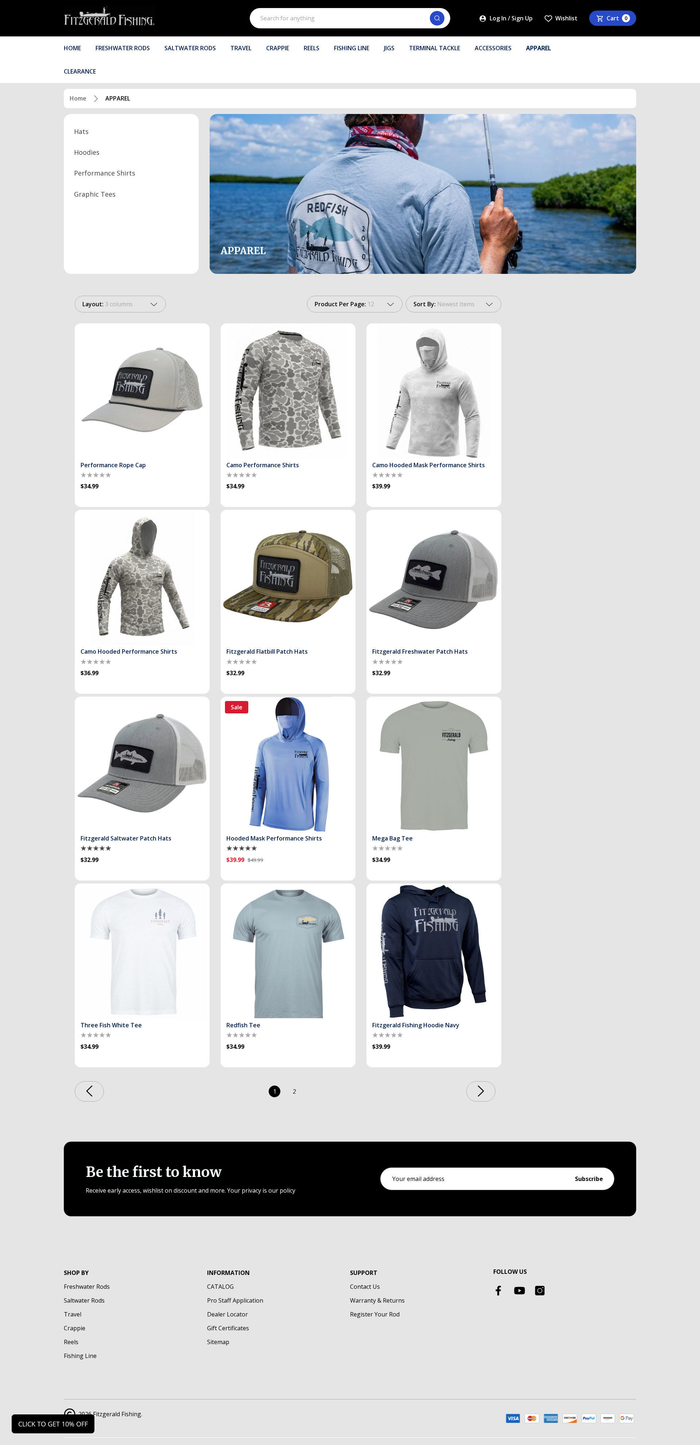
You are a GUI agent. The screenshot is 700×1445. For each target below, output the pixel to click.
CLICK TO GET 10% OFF (53, 1424)
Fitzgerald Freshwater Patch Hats (420, 651)
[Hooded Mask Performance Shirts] (288, 764)
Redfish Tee (243, 1025)
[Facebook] (499, 1290)
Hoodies (87, 152)
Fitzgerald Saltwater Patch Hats (126, 838)
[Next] (480, 1091)
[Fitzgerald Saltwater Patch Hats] (142, 764)
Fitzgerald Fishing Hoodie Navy (415, 1025)
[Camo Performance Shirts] (288, 390)
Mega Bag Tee (392, 838)
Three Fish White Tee (111, 1025)
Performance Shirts (104, 173)
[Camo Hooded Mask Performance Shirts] (433, 390)
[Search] (437, 18)
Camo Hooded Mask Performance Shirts (428, 465)
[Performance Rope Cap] (142, 390)
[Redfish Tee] (288, 950)
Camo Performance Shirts (262, 465)
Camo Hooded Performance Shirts (129, 651)
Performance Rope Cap (113, 465)
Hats (81, 131)
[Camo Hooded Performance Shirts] (142, 577)
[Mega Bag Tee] (433, 764)
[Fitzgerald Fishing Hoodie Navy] (433, 950)
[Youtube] (519, 1290)
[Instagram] (540, 1290)
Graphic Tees (95, 193)
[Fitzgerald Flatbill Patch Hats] (288, 577)
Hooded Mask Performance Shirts (274, 838)
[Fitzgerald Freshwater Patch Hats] (433, 577)
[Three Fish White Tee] (142, 950)
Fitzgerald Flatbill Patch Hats (267, 651)
